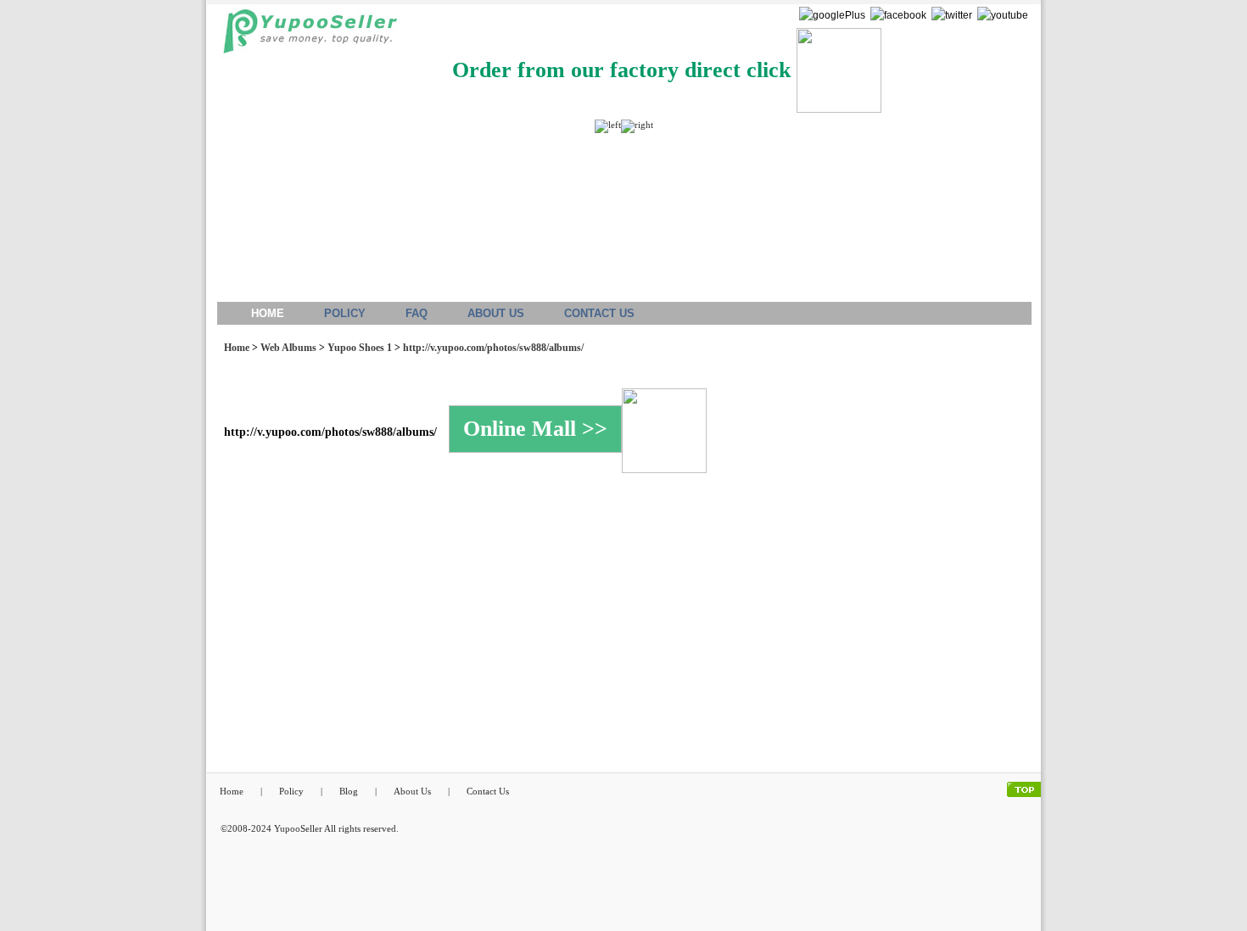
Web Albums (288, 348)
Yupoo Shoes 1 (359, 348)
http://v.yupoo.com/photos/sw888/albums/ (493, 348)
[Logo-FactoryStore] (306, 36)
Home (236, 348)
